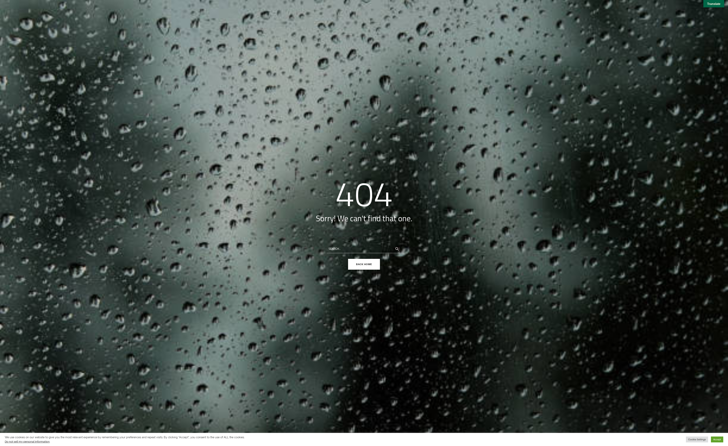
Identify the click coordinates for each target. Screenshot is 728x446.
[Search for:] (364, 248)
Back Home (364, 264)
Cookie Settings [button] (697, 439)
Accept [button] (717, 439)
